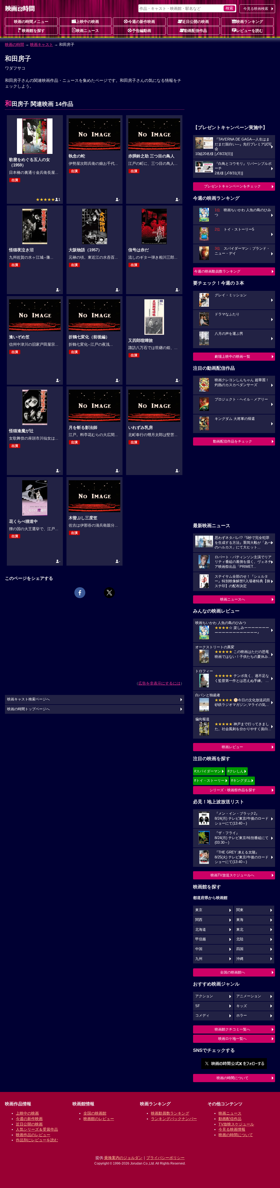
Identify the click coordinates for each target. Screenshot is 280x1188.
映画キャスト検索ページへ (28, 699)
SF (197, 1006)
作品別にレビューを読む (37, 1140)
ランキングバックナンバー (174, 1119)
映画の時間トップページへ (28, 709)
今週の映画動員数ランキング (217, 271)
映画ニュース (87, 30)
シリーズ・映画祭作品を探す (232, 790)
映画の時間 (14, 44)
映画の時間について (233, 1078)
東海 (239, 920)
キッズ (241, 1006)
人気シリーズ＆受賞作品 (37, 1129)
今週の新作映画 (141, 21)
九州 (198, 959)
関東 (239, 910)
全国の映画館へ (232, 972)
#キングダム (241, 780)
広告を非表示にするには (159, 683)
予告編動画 (141, 30)
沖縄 (239, 959)
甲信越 (200, 939)
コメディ (202, 1015)
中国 (198, 949)
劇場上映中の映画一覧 (232, 356)
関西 (198, 920)
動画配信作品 (195, 30)
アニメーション (248, 996)
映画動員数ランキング (170, 1113)
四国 (239, 949)
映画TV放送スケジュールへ (232, 875)
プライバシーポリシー (165, 1158)
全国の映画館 (94, 1113)
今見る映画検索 (255, 9)
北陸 (239, 939)
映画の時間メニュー (31, 21)
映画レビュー (232, 747)
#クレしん (236, 771)
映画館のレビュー (98, 1119)
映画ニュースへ (232, 599)
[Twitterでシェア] (109, 592)
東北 (239, 930)
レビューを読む (249, 30)
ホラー (241, 1015)
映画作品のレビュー (33, 1135)
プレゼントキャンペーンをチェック (232, 186)
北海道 (200, 930)
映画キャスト (41, 44)
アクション (204, 996)
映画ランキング (249, 21)
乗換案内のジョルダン (123, 1158)
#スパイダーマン (207, 771)
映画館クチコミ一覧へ (232, 1029)
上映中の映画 (87, 21)
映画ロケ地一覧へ (232, 1039)
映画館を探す (33, 30)
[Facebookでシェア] (79, 592)
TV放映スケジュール (236, 1124)
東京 (198, 910)
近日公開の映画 (195, 21)
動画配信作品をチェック (232, 441)
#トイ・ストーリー (209, 780)
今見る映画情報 (231, 1129)
